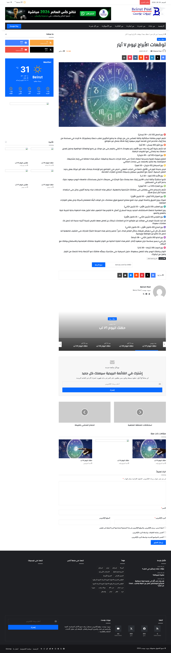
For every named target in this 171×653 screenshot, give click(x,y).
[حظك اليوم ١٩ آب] (149, 448)
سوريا (93, 587)
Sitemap (9, 649)
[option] (112, 327)
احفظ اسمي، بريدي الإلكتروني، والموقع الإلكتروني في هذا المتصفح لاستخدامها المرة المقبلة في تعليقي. (131, 528)
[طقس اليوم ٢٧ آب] (16, 154)
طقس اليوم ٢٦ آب (21, 184)
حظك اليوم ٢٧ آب (47, 162)
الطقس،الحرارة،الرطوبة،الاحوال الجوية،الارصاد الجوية (108, 583)
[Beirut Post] (148, 11)
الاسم (163, 508)
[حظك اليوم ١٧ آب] (75, 448)
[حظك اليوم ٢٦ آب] (42, 176)
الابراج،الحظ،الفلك (152, 258)
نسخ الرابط (98, 265)
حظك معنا (145, 34)
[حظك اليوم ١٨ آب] (112, 448)
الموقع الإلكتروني (104, 518)
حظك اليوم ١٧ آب (86, 460)
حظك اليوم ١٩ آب (160, 460)
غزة (122, 591)
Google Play (14, 26)
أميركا (122, 568)
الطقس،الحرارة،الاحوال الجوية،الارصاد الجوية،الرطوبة (108, 580)
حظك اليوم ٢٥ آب (112, 328)
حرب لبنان (120, 587)
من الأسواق (107, 26)
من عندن (142, 26)
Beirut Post (158, 51)
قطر (116, 591)
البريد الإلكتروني (160, 518)
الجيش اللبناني (119, 576)
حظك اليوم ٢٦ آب (48, 184)
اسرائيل (100, 568)
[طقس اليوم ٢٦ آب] (16, 176)
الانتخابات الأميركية (104, 572)
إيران (107, 568)
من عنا (152, 26)
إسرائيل (114, 568)
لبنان (110, 591)
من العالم (119, 26)
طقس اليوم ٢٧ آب (21, 162)
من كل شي (94, 26)
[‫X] (143, 294)
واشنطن (103, 591)
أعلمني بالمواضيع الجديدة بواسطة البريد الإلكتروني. (147, 537)
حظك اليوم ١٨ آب (123, 460)
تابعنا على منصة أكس (75, 560)
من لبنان (131, 26)
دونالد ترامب (102, 587)
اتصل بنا (15, 649)
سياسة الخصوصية (25, 649)
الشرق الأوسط (107, 576)
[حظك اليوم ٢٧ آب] (42, 154)
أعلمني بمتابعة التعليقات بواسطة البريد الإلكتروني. (148, 532)
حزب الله (111, 587)
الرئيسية (161, 26)
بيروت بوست (145, 648)
